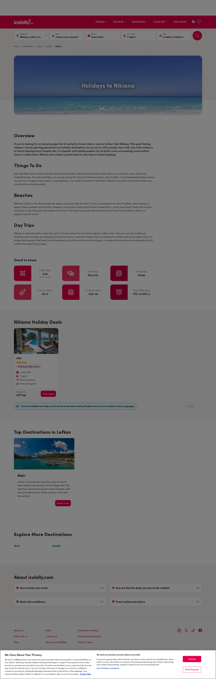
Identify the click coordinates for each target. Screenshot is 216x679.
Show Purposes (192, 669)
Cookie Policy (85, 674)
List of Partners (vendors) (108, 668)
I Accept (192, 659)
